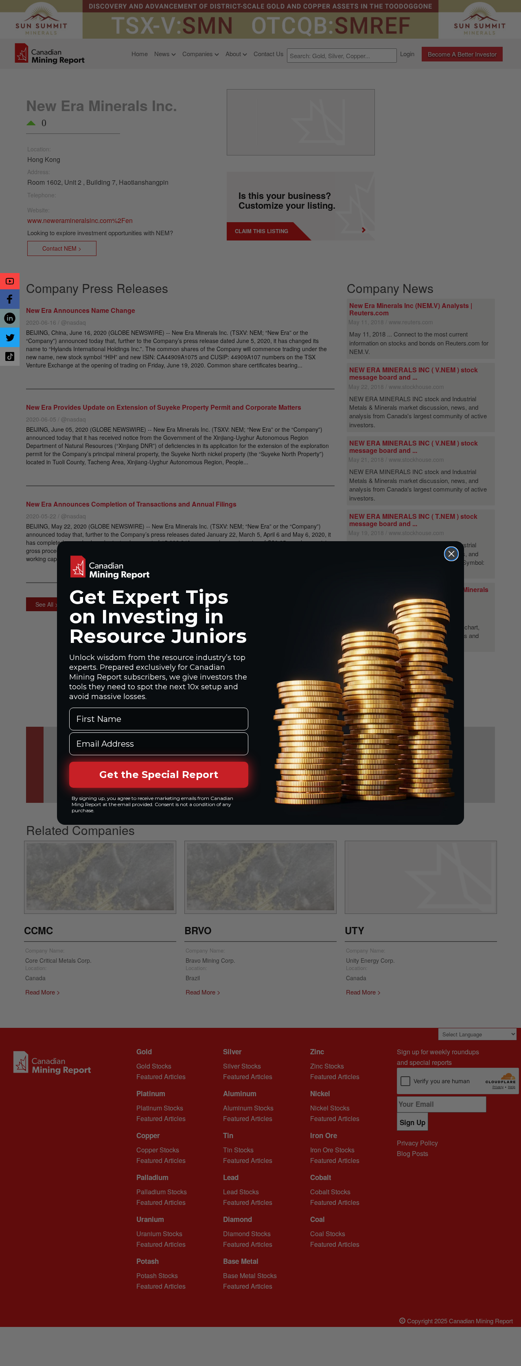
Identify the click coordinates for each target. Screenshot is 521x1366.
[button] (10, 281)
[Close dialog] (451, 553)
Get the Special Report (158, 774)
